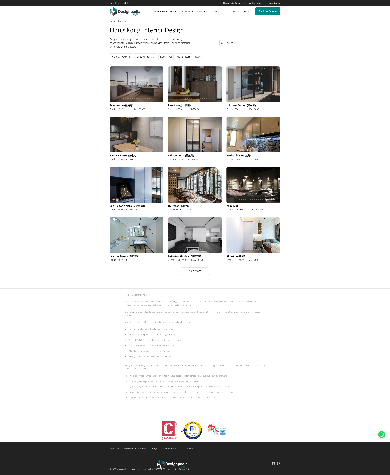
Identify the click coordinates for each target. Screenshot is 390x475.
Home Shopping (239, 11)
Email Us (190, 448)
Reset (198, 56)
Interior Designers (194, 11)
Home (112, 21)
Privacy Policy (185, 469)
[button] (120, 3)
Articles (218, 11)
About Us (114, 448)
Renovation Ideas (165, 11)
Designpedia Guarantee (234, 3)
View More (195, 271)
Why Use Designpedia (135, 448)
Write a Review (255, 3)
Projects (122, 21)
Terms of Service (170, 469)
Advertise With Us (171, 448)
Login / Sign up (273, 3)
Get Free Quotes (268, 11)
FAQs (154, 448)
